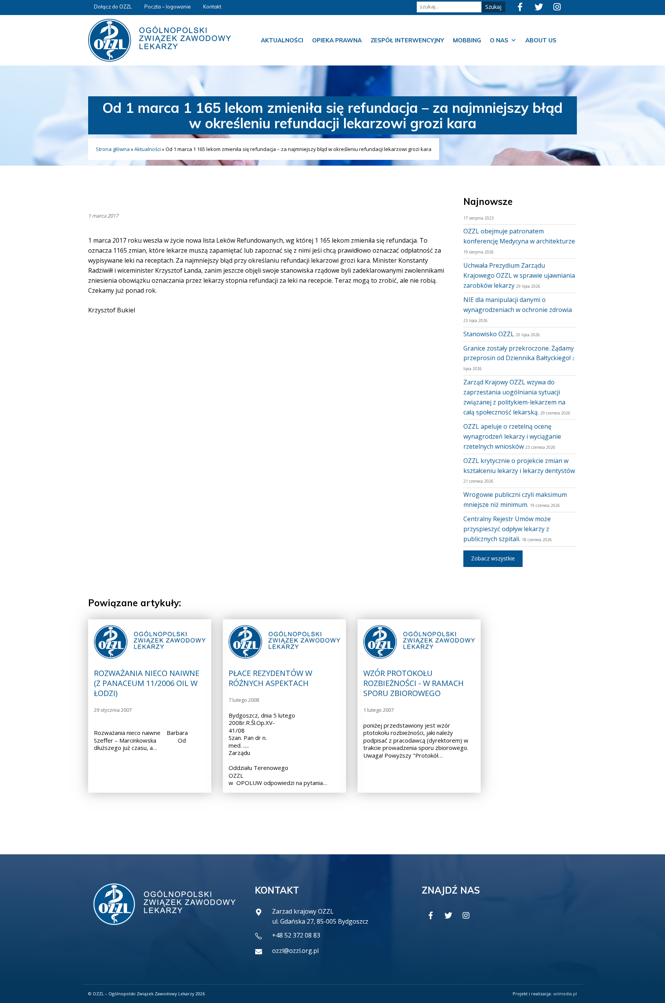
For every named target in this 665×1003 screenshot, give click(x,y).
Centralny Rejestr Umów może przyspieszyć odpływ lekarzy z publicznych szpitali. (507, 529)
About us (540, 40)
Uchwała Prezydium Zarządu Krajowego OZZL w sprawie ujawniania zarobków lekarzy (519, 275)
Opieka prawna (337, 40)
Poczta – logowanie (167, 6)
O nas (499, 40)
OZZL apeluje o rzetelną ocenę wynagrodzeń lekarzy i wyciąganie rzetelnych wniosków (512, 436)
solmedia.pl (565, 993)
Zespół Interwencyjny (407, 40)
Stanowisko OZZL (488, 334)
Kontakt (212, 6)
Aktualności (282, 40)
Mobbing (467, 40)
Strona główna (113, 149)
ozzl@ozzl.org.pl (295, 950)
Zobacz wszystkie (493, 558)
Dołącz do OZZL (113, 6)
